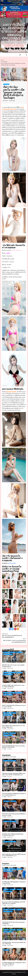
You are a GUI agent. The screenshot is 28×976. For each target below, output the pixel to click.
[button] (6, 576)
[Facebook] (10, 629)
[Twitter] (12, 629)
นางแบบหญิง (6, 84)
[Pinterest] (15, 629)
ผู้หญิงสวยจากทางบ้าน (8, 654)
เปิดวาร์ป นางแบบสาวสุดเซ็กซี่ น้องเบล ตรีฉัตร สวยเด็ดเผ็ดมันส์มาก (12, 635)
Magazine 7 (20, 972)
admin (6, 100)
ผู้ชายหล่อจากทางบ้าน (8, 871)
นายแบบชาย (13, 760)
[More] (18, 629)
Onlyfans (6, 652)
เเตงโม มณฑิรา (12, 563)
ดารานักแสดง (12, 652)
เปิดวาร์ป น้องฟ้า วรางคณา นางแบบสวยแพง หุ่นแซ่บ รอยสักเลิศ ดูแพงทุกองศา (14, 640)
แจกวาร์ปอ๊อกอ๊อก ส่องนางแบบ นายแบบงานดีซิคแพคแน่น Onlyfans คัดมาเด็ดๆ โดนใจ (14, 33)
